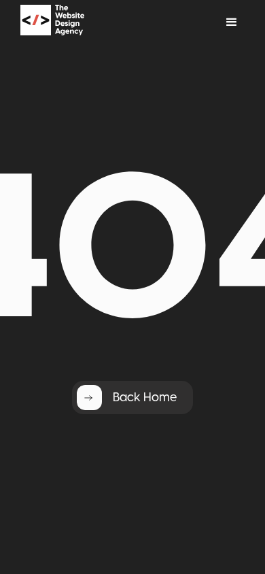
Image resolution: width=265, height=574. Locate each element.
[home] (70, 22)
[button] (231, 22)
